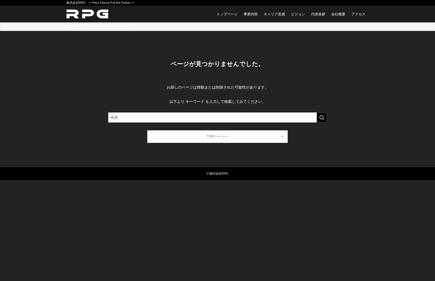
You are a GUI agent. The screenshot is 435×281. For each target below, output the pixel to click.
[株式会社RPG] (87, 14)
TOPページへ (217, 136)
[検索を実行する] (322, 117)
